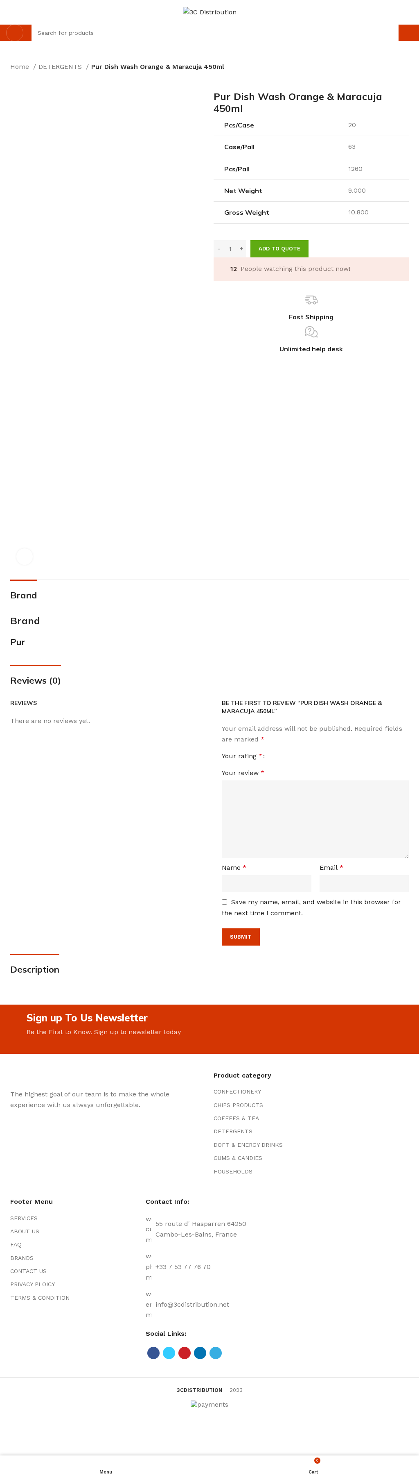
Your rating (242, 756)
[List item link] (277, 1091)
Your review (243, 773)
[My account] (410, 33)
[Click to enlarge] (24, 556)
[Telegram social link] (216, 1353)
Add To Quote (279, 249)
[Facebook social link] (153, 1353)
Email (331, 867)
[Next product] (31, 78)
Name (234, 867)
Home (20, 66)
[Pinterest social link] (184, 1353)
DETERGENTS (61, 66)
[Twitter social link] (169, 1353)
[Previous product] (14, 78)
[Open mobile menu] (14, 33)
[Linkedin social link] (200, 1353)
